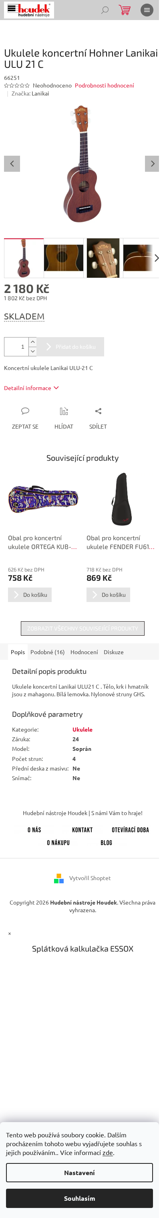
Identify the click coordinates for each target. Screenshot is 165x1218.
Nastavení (79, 1172)
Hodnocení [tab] (84, 651)
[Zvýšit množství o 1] (32, 342)
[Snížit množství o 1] (32, 351)
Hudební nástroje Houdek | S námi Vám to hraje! (83, 812)
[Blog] (107, 841)
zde (108, 1152)
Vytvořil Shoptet (90, 877)
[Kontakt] (82, 828)
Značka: (30, 93)
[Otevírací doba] (131, 828)
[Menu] (147, 10)
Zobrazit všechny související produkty (82, 628)
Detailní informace (27, 387)
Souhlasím (79, 1198)
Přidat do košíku (76, 346)
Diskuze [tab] (114, 651)
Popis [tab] (18, 651)
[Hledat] (105, 10)
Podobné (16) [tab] (47, 651)
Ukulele (82, 729)
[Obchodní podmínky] (58, 841)
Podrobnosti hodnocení (104, 85)
